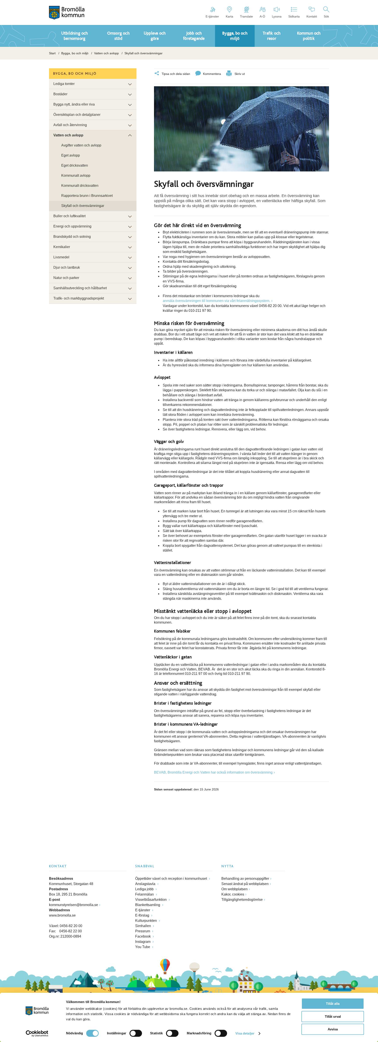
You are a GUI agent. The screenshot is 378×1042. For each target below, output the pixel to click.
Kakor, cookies (232, 894)
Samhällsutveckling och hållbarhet (80, 288)
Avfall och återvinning (70, 125)
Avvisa (333, 1029)
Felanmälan (145, 894)
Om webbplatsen (234, 889)
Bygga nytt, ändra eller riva (74, 104)
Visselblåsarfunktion (151, 899)
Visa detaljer (244, 1033)
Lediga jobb (144, 889)
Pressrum (143, 931)
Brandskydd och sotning (72, 236)
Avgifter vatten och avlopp (81, 145)
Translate (246, 16)
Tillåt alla (333, 1003)
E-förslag (142, 915)
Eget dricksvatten (74, 165)
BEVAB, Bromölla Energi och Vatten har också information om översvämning (213, 772)
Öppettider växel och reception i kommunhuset (171, 878)
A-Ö (262, 16)
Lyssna (277, 16)
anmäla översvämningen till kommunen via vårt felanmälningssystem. (216, 301)
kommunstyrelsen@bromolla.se (73, 905)
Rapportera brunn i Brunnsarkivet (87, 195)
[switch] (136, 1033)
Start (52, 53)
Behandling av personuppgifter (245, 878)
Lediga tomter (64, 84)
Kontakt (311, 16)
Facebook (143, 936)
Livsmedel (61, 257)
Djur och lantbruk (66, 267)
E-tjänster (212, 16)
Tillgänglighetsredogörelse (242, 899)
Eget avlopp (70, 155)
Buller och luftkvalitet (69, 216)
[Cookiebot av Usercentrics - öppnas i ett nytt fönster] (37, 1033)
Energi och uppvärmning (72, 226)
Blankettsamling (148, 905)
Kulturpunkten (146, 920)
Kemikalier (61, 247)
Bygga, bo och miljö (74, 53)
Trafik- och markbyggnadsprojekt (78, 298)
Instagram (143, 941)
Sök (326, 16)
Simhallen (143, 926)
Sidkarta (294, 16)
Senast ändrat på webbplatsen (245, 884)
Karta (229, 16)
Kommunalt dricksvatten (79, 185)
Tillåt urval (333, 1016)
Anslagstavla (145, 884)
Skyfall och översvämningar (82, 206)
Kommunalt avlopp (75, 175)
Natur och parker (66, 278)
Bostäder (60, 94)
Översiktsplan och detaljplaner (76, 114)
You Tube (143, 947)
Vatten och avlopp (106, 53)
